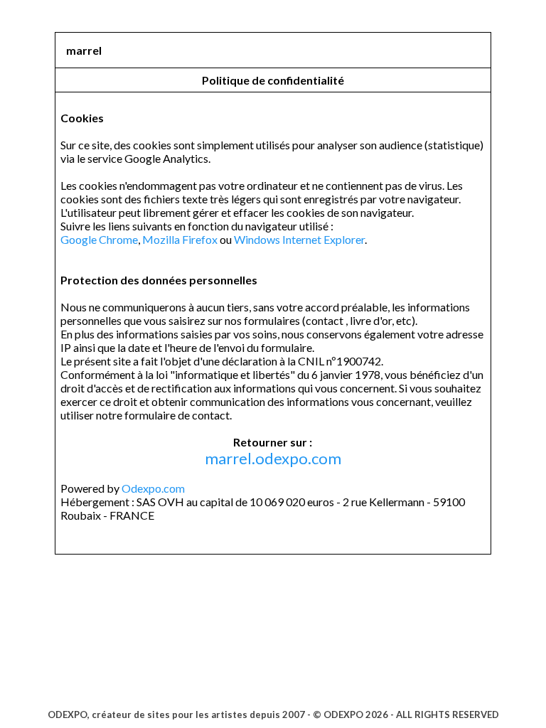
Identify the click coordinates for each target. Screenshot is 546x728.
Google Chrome (99, 239)
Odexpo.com (153, 488)
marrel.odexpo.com (273, 458)
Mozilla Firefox (180, 239)
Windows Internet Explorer (299, 239)
